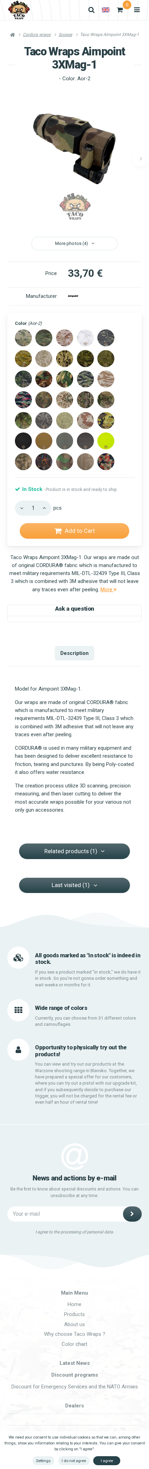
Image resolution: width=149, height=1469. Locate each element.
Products (74, 1314)
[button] (140, 158)
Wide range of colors (61, 1008)
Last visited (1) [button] (71, 885)
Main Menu (74, 1293)
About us (74, 1324)
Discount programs (74, 1375)
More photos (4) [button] (71, 243)
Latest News (75, 1363)
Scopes (65, 34)
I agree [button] (107, 1460)
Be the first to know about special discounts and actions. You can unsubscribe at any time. (74, 1192)
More (107, 589)
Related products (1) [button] (70, 851)
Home (74, 1304)
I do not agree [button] (74, 1460)
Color (28, 323)
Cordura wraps (37, 34)
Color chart (74, 1344)
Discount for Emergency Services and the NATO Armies (74, 1387)
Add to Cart (80, 530)
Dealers (74, 1406)
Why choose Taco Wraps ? (74, 1334)
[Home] (18, 10)
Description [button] (74, 653)
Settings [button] (43, 1460)
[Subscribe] (132, 1214)
